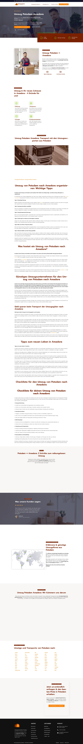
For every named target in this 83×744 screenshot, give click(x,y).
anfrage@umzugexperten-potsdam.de (29, 0)
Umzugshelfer (24, 259)
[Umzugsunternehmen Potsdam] (19, 4)
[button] (46, 50)
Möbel (41, 202)
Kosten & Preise (54, 4)
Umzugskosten (53, 332)
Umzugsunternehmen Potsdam (21, 730)
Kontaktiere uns (63, 269)
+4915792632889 (18, 0)
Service (16, 257)
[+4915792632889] (57, 729)
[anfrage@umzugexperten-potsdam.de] (57, 732)
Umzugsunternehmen (35, 4)
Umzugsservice (46, 4)
